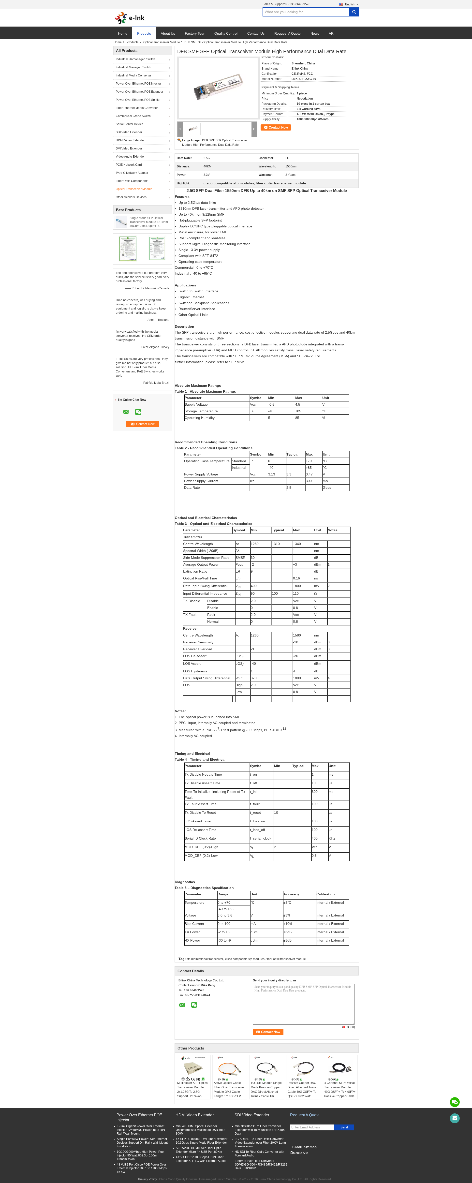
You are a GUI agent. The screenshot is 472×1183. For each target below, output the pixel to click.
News (314, 33)
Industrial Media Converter (133, 75)
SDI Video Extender (129, 132)
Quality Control (225, 33)
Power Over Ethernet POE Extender (139, 91)
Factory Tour (195, 33)
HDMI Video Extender (130, 140)
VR (331, 33)
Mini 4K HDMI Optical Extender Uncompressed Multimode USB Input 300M (200, 1129)
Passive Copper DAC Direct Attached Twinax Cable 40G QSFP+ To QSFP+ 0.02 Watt (303, 1089)
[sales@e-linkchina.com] (454, 1118)
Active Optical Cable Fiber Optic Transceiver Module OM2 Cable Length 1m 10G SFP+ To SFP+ (229, 1091)
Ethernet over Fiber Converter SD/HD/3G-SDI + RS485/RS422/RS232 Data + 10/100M (261, 1164)
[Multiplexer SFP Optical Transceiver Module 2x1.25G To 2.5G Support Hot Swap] (193, 1068)
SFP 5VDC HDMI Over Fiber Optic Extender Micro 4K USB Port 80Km (199, 1149)
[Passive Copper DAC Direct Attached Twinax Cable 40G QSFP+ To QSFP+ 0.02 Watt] (303, 1068)
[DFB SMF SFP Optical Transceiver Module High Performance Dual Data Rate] (217, 85)
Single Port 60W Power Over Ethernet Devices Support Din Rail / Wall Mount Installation (142, 1142)
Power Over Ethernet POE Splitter (138, 100)
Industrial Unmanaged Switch (135, 59)
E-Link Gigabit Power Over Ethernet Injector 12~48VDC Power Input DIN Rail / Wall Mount (141, 1129)
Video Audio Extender (130, 156)
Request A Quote (287, 33)
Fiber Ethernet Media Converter (137, 108)
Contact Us (256, 33)
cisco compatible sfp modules (245, 959)
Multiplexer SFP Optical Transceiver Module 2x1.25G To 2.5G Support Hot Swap (192, 1089)
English (350, 4)
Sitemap (310, 1147)
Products (144, 33)
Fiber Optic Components (132, 181)
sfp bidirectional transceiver (205, 959)
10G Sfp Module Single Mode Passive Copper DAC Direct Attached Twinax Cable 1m (266, 1089)
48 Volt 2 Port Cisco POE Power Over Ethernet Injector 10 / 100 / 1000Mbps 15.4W (142, 1168)
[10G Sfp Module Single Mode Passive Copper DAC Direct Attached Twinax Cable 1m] (267, 1068)
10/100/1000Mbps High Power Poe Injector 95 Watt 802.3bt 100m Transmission (140, 1155)
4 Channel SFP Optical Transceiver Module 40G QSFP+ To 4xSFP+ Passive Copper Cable (339, 1089)
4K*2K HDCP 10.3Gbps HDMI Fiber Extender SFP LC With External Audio (201, 1159)
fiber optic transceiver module (286, 959)
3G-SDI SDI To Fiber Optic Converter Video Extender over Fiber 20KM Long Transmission (260, 1142)
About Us (168, 33)
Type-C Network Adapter (132, 173)
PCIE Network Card (129, 164)
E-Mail (297, 1147)
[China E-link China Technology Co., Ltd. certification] (128, 248)
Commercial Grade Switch (133, 116)
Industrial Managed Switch (133, 67)
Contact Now (278, 127)
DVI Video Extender (129, 148)
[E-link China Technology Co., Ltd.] (130, 17)
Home (122, 33)
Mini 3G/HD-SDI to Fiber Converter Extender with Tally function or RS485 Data (260, 1129)
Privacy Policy (147, 1179)
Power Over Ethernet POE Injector (138, 83)
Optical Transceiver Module (161, 42)
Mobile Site (300, 1153)
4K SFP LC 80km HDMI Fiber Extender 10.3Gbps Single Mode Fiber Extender (201, 1140)
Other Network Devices (131, 197)
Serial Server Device (129, 124)
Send (344, 1127)
